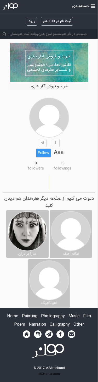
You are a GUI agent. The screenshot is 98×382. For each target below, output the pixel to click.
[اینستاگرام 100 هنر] (38, 334)
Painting (29, 316)
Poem (19, 325)
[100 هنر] (10, 7)
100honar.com (49, 374)
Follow (43, 153)
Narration (37, 325)
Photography (53, 316)
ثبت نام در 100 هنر (57, 21)
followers (36, 168)
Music (73, 316)
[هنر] (93, 6)
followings (62, 168)
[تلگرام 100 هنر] (49, 334)
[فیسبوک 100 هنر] (60, 334)
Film (87, 316)
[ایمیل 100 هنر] (71, 334)
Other (78, 325)
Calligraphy (60, 325)
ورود (31, 21)
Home (12, 316)
